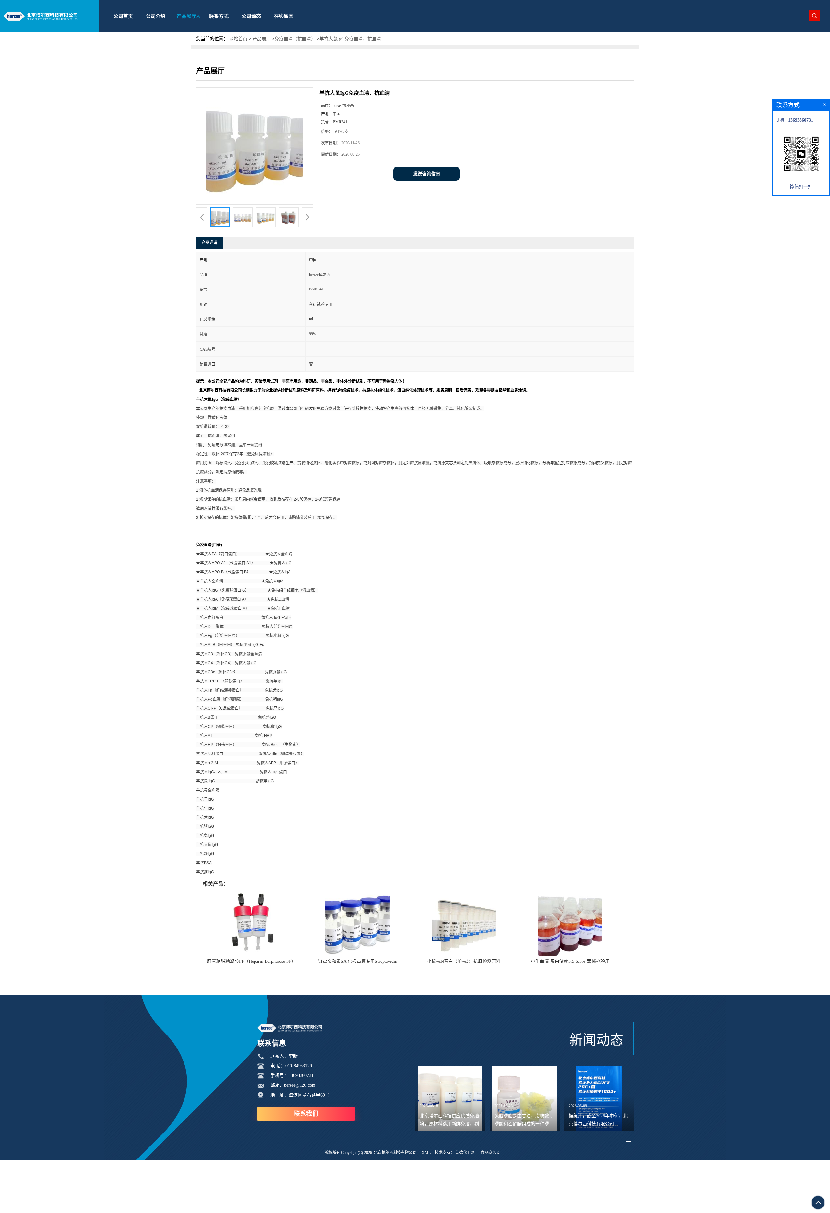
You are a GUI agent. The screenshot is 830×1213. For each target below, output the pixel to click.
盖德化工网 (465, 1152)
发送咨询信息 (426, 173)
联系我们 (306, 1113)
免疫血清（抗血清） (295, 38)
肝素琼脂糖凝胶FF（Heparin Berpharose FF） (251, 961)
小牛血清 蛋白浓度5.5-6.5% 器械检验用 (570, 961)
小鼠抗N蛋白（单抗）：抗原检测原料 (464, 961)
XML (426, 1152)
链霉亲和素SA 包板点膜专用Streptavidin (357, 961)
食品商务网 (490, 1152)
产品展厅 (262, 38)
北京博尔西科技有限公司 (395, 1152)
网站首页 (238, 38)
